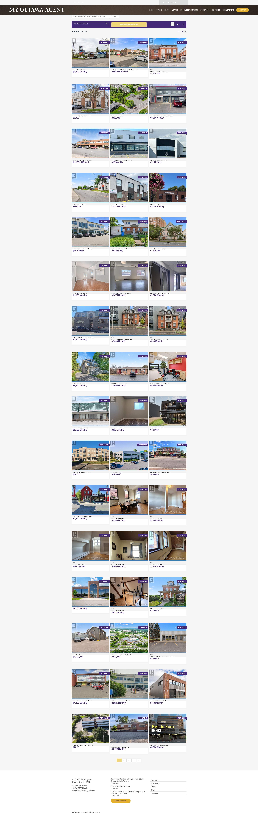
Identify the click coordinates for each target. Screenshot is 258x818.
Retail (153, 790)
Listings (175, 10)
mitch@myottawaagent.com (83, 790)
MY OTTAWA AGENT (36, 10)
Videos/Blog (204, 10)
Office (153, 786)
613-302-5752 (77, 788)
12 (178, 31)
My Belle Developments (189, 10)
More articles (120, 801)
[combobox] (90, 23)
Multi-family (155, 783)
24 (182, 31)
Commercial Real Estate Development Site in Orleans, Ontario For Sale (127, 780)
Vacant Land (155, 793)
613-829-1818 (77, 785)
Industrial (154, 779)
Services (159, 10)
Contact (242, 10)
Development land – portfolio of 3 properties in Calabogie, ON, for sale (128, 792)
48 (185, 31)
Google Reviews (228, 10)
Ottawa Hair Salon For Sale (120, 786)
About (167, 10)
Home (151, 10)
